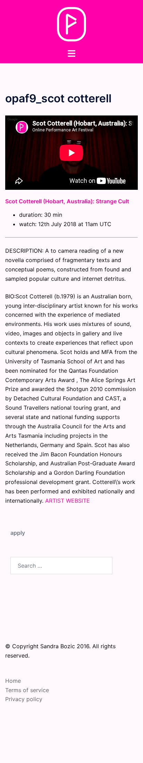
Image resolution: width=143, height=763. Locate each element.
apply (17, 532)
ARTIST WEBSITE (67, 500)
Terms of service (27, 690)
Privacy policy (23, 699)
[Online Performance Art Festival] (71, 23)
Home (13, 680)
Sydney (88, 750)
